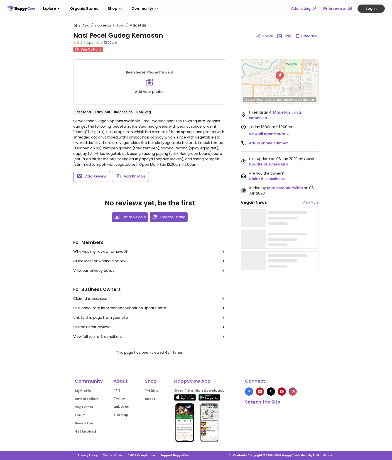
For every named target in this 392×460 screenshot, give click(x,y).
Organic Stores (84, 8)
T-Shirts (152, 390)
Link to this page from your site (100, 317)
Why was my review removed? (100, 251)
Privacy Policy (88, 455)
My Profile (83, 390)
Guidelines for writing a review (99, 261)
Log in (371, 8)
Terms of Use (112, 455)
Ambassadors (86, 399)
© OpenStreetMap (285, 100)
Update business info (268, 164)
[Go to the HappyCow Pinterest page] (282, 391)
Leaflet (249, 100)
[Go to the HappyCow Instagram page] (293, 391)
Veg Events (84, 407)
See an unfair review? (92, 327)
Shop (112, 8)
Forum (80, 415)
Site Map (120, 414)
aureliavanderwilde (285, 187)
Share (267, 36)
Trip (287, 36)
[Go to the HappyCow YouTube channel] (260, 391)
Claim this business (90, 298)
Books (150, 399)
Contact (120, 398)
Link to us (121, 406)
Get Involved (85, 431)
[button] (280, 76)
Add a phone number (268, 143)
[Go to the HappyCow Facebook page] (249, 391)
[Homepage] (21, 8)
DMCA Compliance (141, 455)
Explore (49, 8)
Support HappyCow (174, 455)
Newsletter (84, 423)
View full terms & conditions (97, 336)
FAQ (116, 390)
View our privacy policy (93, 270)
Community (142, 8)
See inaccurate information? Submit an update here (119, 308)
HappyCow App (192, 381)
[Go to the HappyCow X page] (271, 391)
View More (311, 202)
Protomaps (263, 100)
